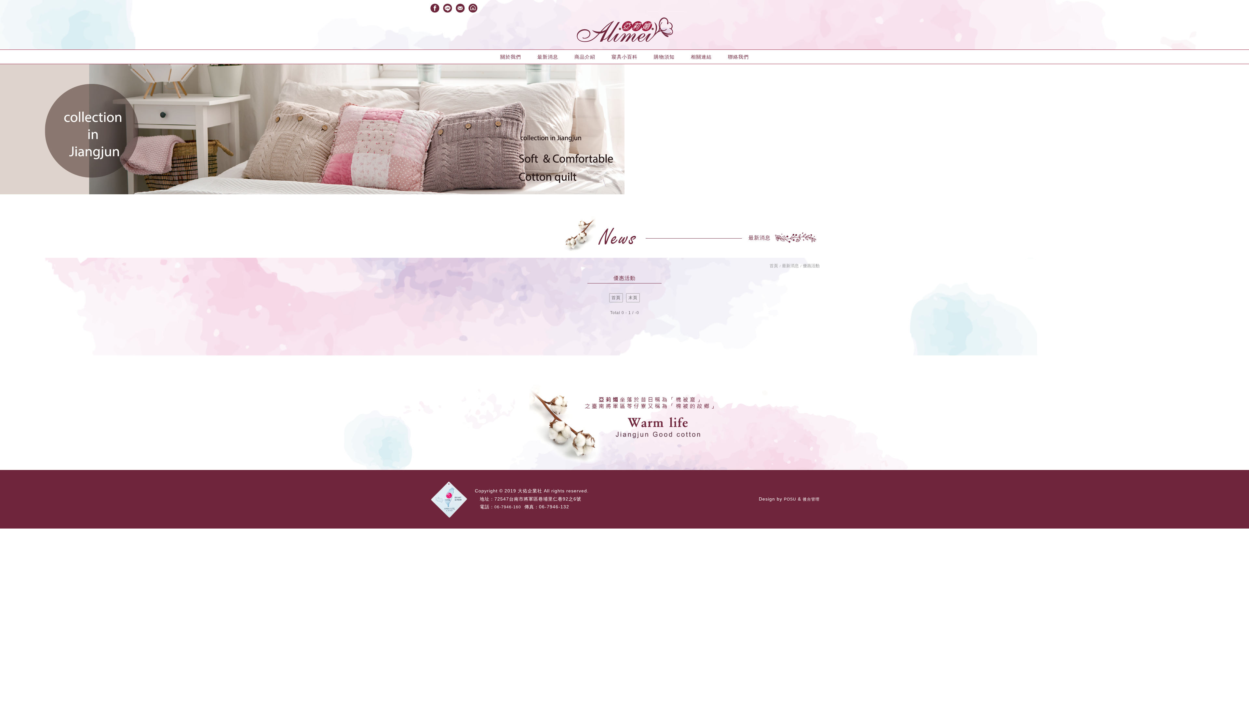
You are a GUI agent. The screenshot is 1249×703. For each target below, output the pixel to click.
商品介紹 (584, 57)
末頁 (633, 297)
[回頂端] (1236, 670)
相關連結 (701, 57)
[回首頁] (473, 8)
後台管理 (811, 499)
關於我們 (510, 57)
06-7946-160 (507, 507)
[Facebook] (435, 8)
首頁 (774, 265)
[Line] (447, 8)
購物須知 (664, 57)
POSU (790, 499)
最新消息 (547, 57)
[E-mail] (460, 8)
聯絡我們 (738, 57)
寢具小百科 (624, 57)
